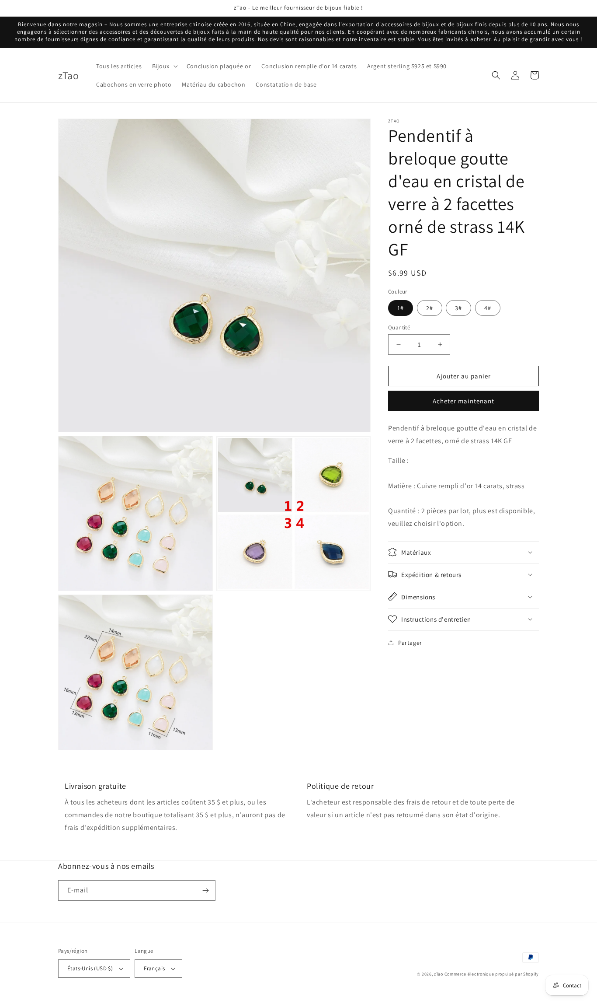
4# (487, 307)
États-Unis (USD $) (90, 968)
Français (154, 968)
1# (400, 307)
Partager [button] (410, 642)
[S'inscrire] (205, 890)
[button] (164, 66)
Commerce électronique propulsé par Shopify (491, 974)
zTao (438, 974)
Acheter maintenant (463, 401)
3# (458, 307)
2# (429, 307)
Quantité (399, 327)
